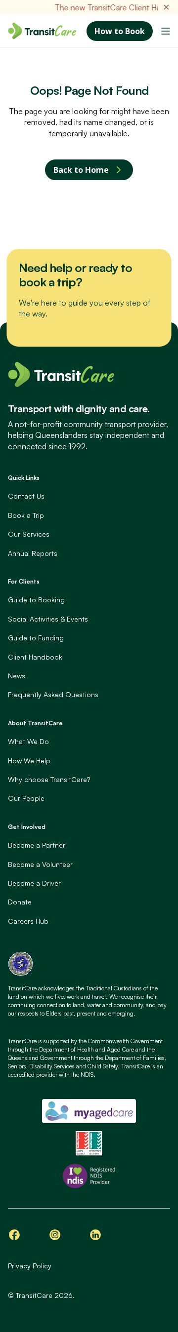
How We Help (29, 760)
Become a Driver (34, 883)
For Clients (24, 581)
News (16, 675)
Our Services (28, 534)
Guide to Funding (36, 637)
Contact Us (26, 496)
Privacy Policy (29, 1265)
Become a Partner (36, 845)
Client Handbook (35, 657)
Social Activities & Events (48, 619)
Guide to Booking (36, 599)
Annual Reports (32, 553)
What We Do (28, 741)
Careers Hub (28, 921)
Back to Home (81, 169)
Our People (26, 798)
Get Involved (26, 826)
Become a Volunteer (40, 864)
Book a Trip (26, 515)
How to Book (119, 31)
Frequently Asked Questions (53, 694)
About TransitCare (35, 723)
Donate (20, 902)
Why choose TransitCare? (49, 779)
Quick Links (24, 477)
